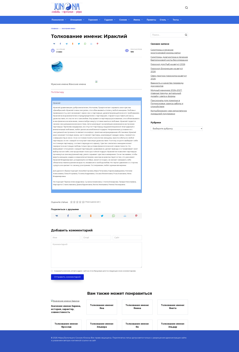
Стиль (163, 20)
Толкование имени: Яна (102, 306)
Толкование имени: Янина (137, 306)
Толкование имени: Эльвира (102, 325)
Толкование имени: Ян (137, 325)
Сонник (123, 20)
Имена (137, 20)
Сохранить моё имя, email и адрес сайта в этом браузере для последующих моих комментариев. (95, 271)
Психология (58, 20)
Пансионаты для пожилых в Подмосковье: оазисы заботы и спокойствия (167, 103)
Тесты (176, 20)
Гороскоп (93, 20)
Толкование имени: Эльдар (172, 325)
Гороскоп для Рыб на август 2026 (168, 64)
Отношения (76, 20)
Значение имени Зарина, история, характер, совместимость (66, 309)
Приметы (151, 20)
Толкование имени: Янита (172, 306)
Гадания (108, 20)
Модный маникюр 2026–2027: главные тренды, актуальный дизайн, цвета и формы (166, 93)
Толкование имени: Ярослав (66, 325)
